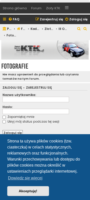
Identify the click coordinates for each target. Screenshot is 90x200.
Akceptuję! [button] (28, 191)
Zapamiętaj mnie (20, 117)
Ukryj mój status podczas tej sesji (32, 121)
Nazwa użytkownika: (19, 95)
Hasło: (7, 107)
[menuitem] (13, 19)
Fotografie (14, 66)
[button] (66, 8)
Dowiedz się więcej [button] (25, 178)
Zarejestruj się (39, 88)
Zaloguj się (12, 88)
